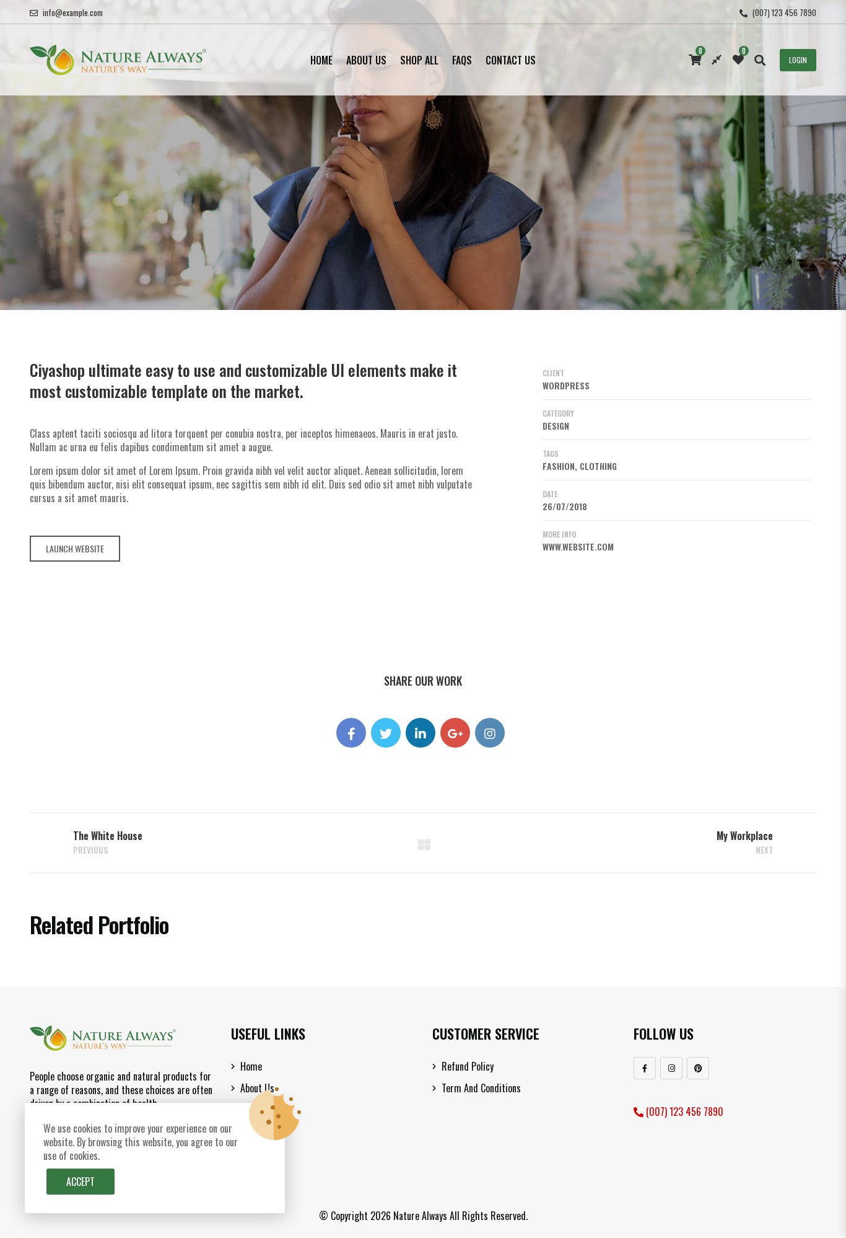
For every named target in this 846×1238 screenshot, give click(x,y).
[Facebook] (645, 1068)
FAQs (462, 60)
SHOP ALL (419, 60)
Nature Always (420, 1215)
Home (321, 60)
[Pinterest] (698, 1068)
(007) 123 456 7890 (784, 12)
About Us (366, 60)
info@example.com (73, 12)
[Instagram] (671, 1068)
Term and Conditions (481, 1088)
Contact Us (511, 60)
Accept (80, 1181)
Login (798, 60)
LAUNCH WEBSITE (75, 548)
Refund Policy (468, 1066)
